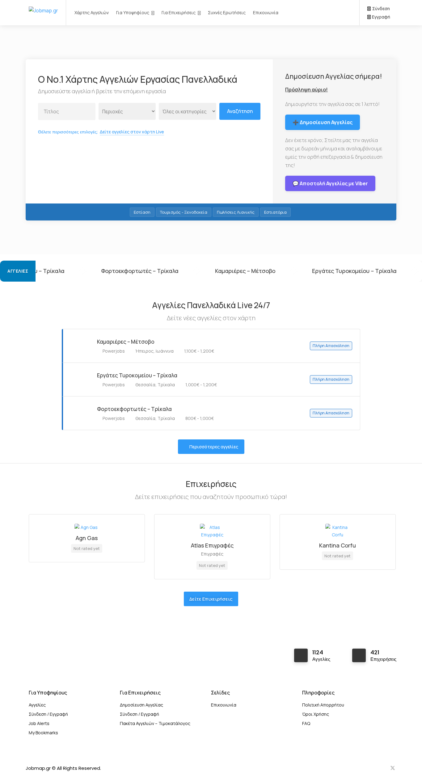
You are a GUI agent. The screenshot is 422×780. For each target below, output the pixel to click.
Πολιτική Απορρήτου (323, 705)
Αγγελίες (37, 705)
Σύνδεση (380, 8)
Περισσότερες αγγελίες (213, 447)
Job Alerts (39, 723)
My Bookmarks (43, 733)
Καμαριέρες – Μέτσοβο (204, 271)
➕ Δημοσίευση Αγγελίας (322, 122)
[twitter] (392, 768)
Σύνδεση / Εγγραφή (48, 714)
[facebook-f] (372, 768)
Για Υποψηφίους (132, 12)
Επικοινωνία (265, 12)
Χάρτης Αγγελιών (91, 12)
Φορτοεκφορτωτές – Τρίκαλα (98, 271)
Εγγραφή (380, 17)
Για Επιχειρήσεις (179, 12)
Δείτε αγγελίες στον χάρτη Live (132, 132)
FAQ (306, 723)
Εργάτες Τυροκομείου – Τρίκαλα (313, 271)
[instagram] (382, 768)
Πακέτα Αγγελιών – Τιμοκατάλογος (155, 723)
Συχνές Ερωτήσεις (227, 12)
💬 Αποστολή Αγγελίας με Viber (330, 183)
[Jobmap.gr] (43, 4)
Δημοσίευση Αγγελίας (141, 705)
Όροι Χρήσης (315, 714)
